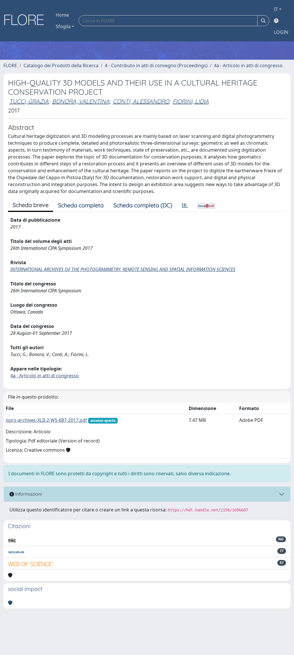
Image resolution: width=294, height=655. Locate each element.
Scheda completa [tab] (81, 205)
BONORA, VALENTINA (80, 101)
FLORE (10, 65)
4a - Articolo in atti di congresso (248, 65)
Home (62, 15)
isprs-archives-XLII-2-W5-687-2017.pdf (46, 420)
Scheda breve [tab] (31, 204)
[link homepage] (26, 20)
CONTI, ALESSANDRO (141, 101)
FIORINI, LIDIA (191, 101)
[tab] (185, 205)
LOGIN (281, 32)
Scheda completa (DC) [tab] (142, 205)
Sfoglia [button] (63, 26)
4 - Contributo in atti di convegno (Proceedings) (156, 65)
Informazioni (28, 494)
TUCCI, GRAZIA (29, 101)
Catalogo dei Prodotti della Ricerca (61, 65)
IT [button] (276, 9)
